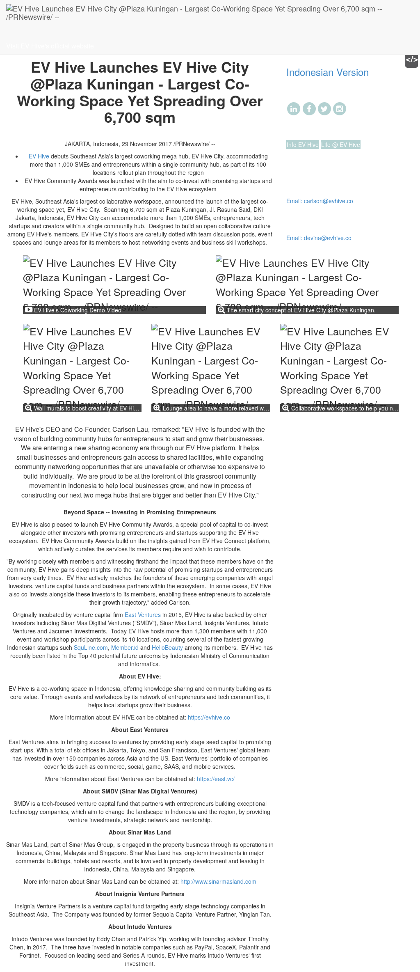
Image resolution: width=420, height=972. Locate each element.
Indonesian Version (327, 71)
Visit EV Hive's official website (50, 45)
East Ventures (143, 614)
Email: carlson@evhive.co (319, 201)
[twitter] (324, 108)
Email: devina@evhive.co (319, 238)
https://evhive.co (209, 717)
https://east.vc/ (216, 779)
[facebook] (309, 108)
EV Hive (39, 156)
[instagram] (339, 108)
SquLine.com (91, 647)
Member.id (125, 647)
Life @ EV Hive (340, 144)
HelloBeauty (167, 647)
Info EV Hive (303, 144)
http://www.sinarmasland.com (218, 881)
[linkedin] (293, 108)
